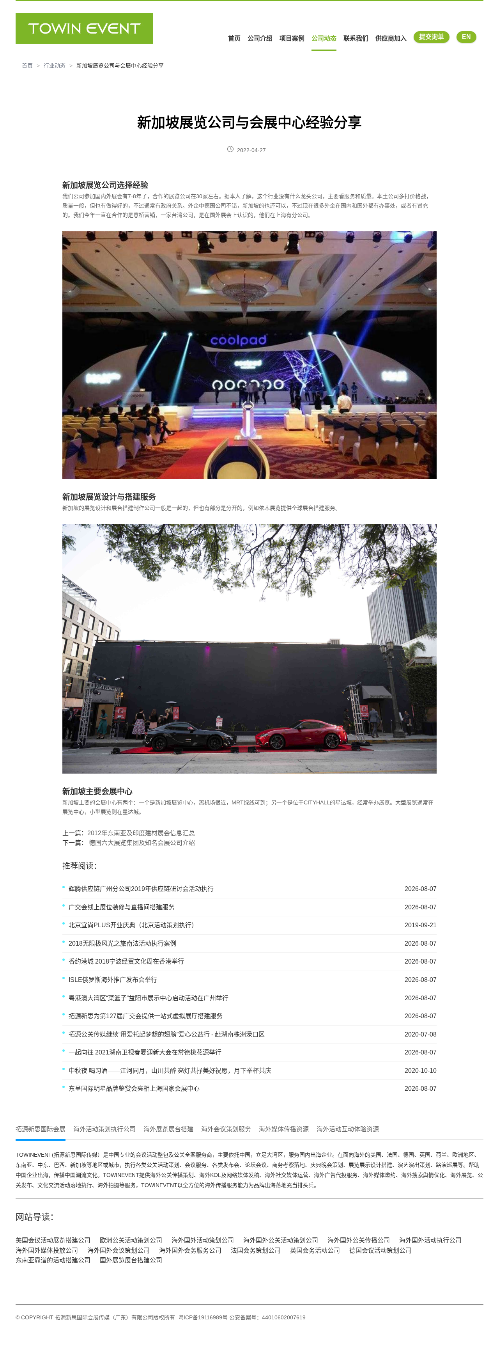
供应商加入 (391, 38)
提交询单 (431, 37)
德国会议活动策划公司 (380, 1250)
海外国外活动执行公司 (430, 1240)
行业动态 (54, 65)
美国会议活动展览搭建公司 (53, 1240)
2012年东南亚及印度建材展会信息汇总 (141, 833)
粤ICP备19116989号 (203, 1317)
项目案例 (292, 38)
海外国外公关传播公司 (358, 1240)
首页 (234, 38)
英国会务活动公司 (315, 1250)
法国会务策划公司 (256, 1250)
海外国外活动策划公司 (203, 1240)
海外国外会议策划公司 (118, 1250)
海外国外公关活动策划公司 (280, 1240)
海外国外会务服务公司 (190, 1250)
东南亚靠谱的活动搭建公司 (53, 1260)
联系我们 (355, 38)
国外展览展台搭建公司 (131, 1260)
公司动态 (323, 38)
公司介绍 (260, 38)
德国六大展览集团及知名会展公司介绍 (141, 843)
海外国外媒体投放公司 (47, 1250)
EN (466, 37)
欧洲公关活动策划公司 (131, 1240)
